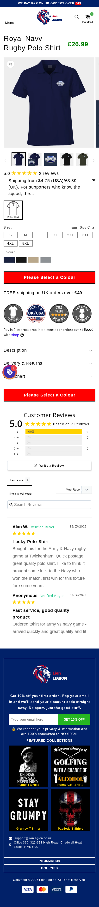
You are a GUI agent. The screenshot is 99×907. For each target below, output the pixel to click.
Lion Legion (47, 880)
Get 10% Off (74, 719)
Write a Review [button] (51, 465)
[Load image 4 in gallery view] (67, 159)
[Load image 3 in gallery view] (51, 159)
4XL (10, 243)
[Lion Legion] (50, 17)
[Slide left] (5, 160)
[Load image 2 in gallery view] (35, 159)
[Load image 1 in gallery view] (18, 159)
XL (55, 235)
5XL (25, 243)
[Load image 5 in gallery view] (83, 159)
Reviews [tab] (16, 480)
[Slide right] (93, 160)
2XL (70, 235)
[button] (9, 17)
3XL (85, 235)
